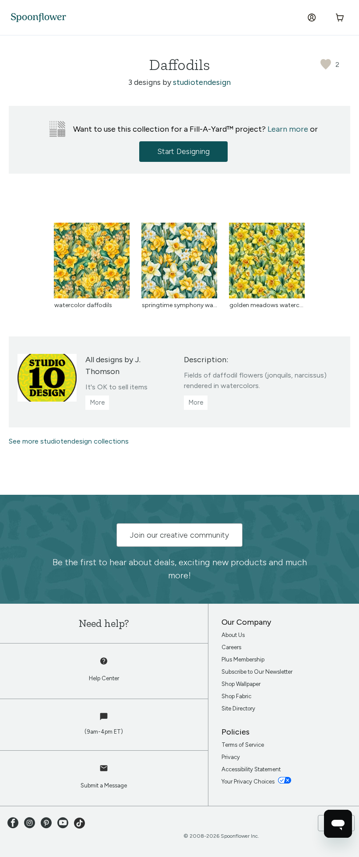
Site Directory (238, 708)
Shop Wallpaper (241, 684)
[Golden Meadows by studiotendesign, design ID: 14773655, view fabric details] (267, 296)
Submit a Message (104, 785)
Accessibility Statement (251, 769)
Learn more (287, 129)
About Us (233, 635)
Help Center (104, 678)
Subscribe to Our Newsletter (257, 671)
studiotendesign (202, 82)
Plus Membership (243, 659)
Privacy (231, 757)
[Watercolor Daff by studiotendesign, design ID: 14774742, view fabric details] (92, 296)
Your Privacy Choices (249, 781)
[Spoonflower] (39, 18)
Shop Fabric (236, 696)
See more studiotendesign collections (69, 441)
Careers (231, 647)
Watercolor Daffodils (83, 305)
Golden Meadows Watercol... (269, 305)
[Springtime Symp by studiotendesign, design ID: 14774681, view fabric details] (179, 296)
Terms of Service (243, 745)
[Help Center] (104, 666)
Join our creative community (179, 535)
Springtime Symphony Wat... (181, 305)
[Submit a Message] (104, 773)
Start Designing (183, 151)
